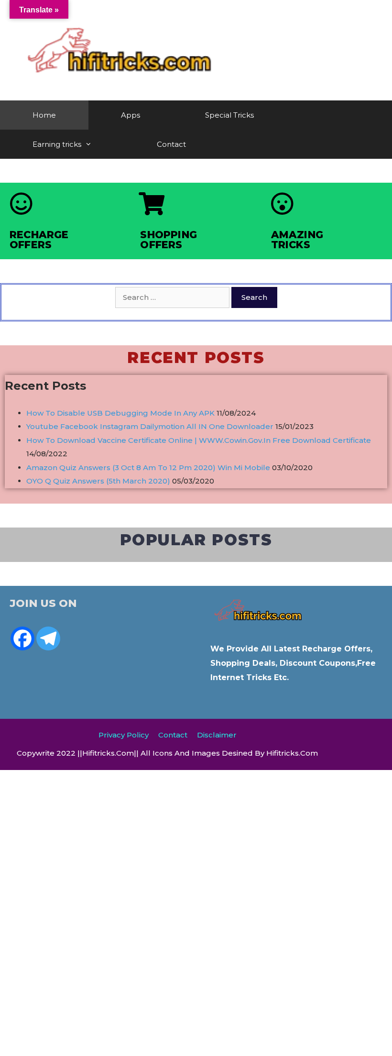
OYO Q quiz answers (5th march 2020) (98, 480)
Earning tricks (57, 144)
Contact (171, 144)
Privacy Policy (123, 734)
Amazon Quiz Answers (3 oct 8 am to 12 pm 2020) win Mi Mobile (148, 467)
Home (44, 115)
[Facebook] (22, 638)
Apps (130, 115)
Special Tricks (229, 115)
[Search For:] (173, 297)
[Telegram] (48, 638)
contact (172, 734)
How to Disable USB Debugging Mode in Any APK (120, 413)
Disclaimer (217, 734)
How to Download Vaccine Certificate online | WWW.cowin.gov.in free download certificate (198, 440)
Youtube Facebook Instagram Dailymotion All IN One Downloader (149, 426)
